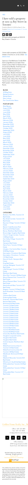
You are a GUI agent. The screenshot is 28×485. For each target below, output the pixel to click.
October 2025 (7, 128)
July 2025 (6, 134)
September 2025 (8, 130)
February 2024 (8, 168)
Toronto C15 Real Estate (10, 317)
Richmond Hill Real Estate (11, 303)
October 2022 (7, 201)
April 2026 (6, 116)
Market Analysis (8, 94)
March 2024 (7, 166)
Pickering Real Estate (9, 297)
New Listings (7, 98)
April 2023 (6, 189)
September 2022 (8, 203)
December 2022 (8, 197)
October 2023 (7, 177)
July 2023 (6, 183)
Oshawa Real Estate (9, 295)
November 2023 (8, 175)
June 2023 (6, 185)
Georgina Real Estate (10, 243)
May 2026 (6, 114)
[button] (7, 438)
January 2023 (8, 195)
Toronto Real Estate (9, 328)
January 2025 (8, 146)
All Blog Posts (7, 92)
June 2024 (6, 160)
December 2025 (8, 124)
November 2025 (8, 126)
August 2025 (7, 132)
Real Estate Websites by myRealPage (13, 457)
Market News (7, 96)
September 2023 (8, 179)
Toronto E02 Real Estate (11, 321)
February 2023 (8, 193)
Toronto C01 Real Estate (11, 305)
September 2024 (8, 154)
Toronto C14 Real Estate (10, 315)
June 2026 (6, 112)
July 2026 (6, 110)
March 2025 (7, 142)
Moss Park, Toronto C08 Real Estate (14, 275)
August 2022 (7, 205)
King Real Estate (8, 263)
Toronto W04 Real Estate (11, 329)
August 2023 (7, 181)
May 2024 (6, 162)
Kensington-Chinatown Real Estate (14, 253)
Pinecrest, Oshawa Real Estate (13, 299)
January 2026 (8, 122)
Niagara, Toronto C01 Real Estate (13, 289)
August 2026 (7, 108)
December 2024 (8, 148)
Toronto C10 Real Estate (11, 311)
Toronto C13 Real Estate (10, 313)
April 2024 (6, 164)
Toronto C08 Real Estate (11, 309)
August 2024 (7, 156)
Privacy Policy (13, 456)
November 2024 (8, 150)
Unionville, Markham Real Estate (13, 334)
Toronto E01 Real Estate (10, 319)
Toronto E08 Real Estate (11, 323)
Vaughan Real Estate (10, 340)
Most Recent (7, 106)
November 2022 (8, 199)
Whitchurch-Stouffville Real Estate (14, 362)
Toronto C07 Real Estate (11, 307)
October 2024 (7, 152)
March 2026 (7, 118)
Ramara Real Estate (9, 301)
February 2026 (8, 120)
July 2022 (6, 207)
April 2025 (6, 140)
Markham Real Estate (10, 273)
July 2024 (6, 158)
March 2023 (7, 191)
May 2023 (6, 187)
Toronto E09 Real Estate (11, 325)
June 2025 (6, 136)
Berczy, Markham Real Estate (12, 231)
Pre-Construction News (10, 100)
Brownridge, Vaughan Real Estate (14, 233)
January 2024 (8, 171)
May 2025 (6, 138)
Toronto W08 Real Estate (11, 332)
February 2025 (8, 144)
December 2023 (8, 172)
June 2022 (6, 209)
